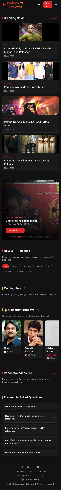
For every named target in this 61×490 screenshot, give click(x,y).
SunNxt (20, 272)
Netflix (15, 266)
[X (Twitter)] (28, 467)
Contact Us (20, 471)
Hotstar (8, 272)
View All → (54, 18)
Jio (49, 266)
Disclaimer (39, 475)
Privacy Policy (24, 475)
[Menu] (56, 4)
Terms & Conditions (37, 471)
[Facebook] (33, 467)
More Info (13, 230)
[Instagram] (22, 467)
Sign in (47, 4)
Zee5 (39, 266)
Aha (30, 272)
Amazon (27, 266)
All (6, 266)
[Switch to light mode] (39, 4)
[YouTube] (38, 467)
